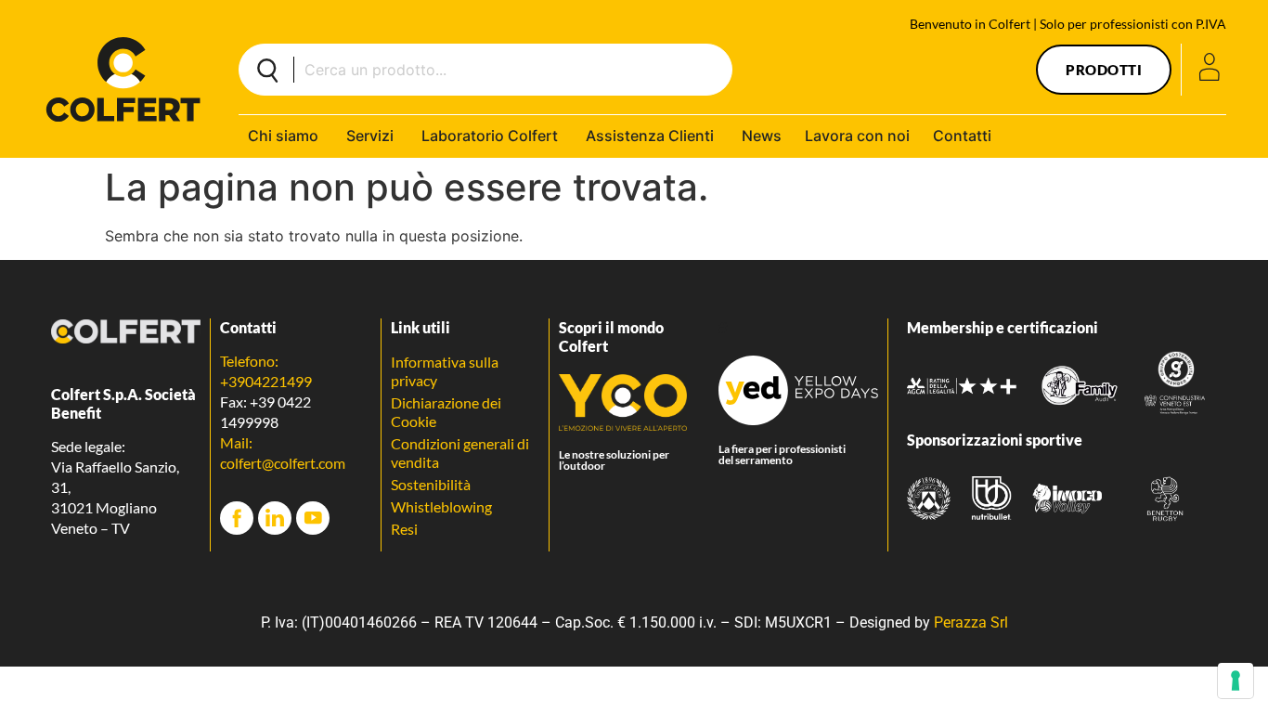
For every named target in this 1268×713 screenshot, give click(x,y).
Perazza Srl (971, 622)
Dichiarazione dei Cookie (446, 412)
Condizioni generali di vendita (460, 452)
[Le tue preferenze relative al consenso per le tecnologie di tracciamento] (1235, 680)
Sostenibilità (431, 484)
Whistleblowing (441, 506)
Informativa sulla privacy (444, 371)
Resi (404, 529)
